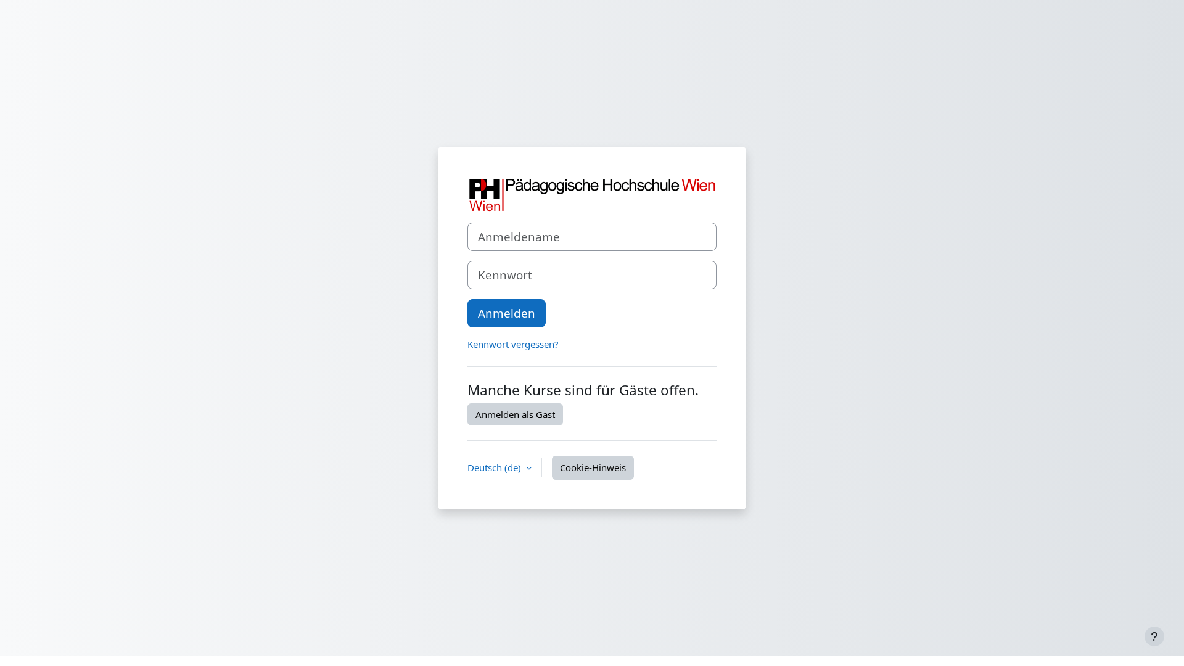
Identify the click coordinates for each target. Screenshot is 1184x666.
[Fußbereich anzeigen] (1154, 636)
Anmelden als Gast (515, 414)
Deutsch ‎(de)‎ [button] (495, 467)
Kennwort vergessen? (513, 344)
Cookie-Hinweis (593, 467)
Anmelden (506, 313)
